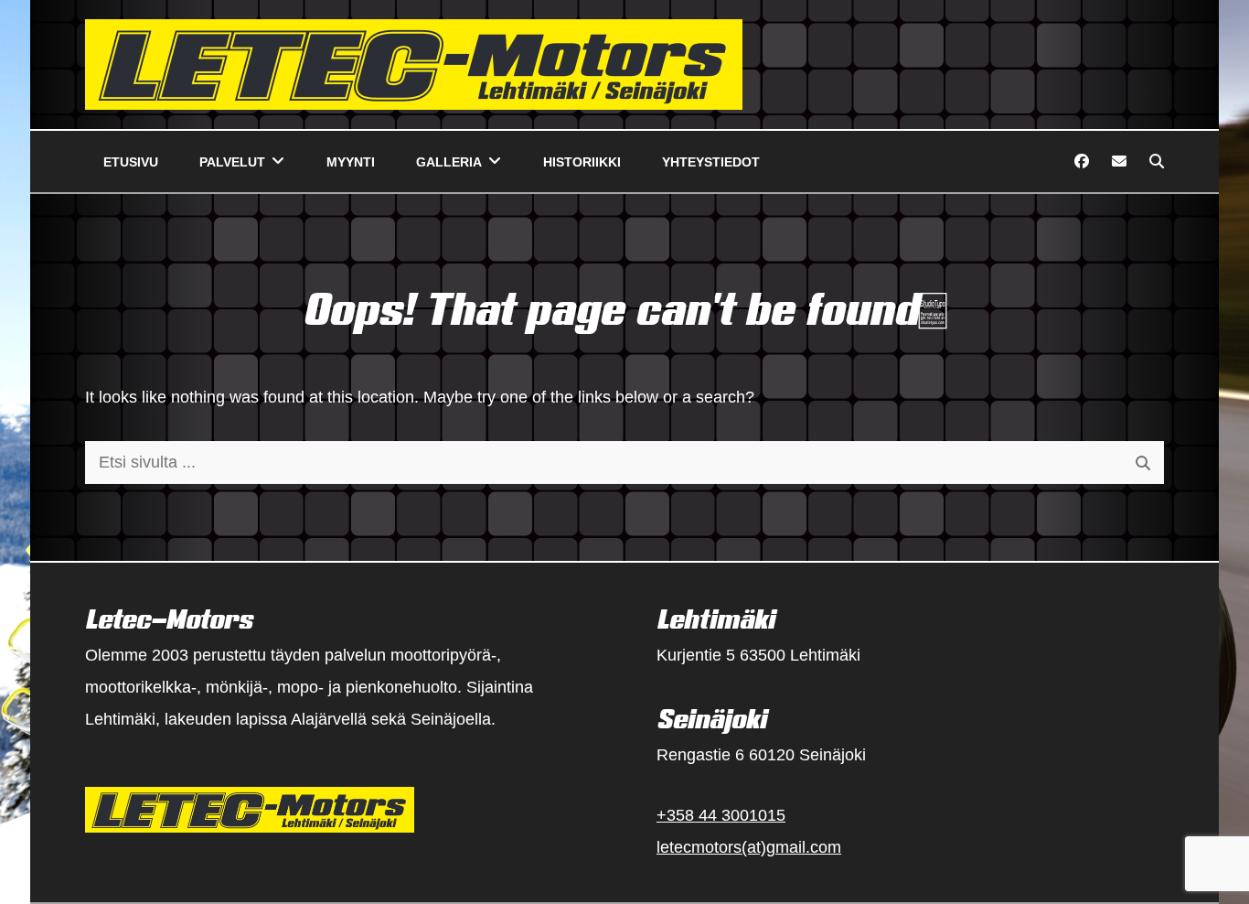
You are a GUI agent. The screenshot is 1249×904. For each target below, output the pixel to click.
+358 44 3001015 (721, 815)
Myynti (350, 162)
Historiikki (582, 162)
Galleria (449, 162)
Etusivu (130, 162)
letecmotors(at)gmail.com (749, 847)
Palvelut (232, 162)
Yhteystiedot (711, 162)
